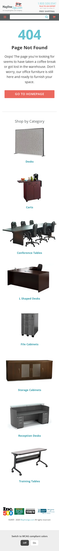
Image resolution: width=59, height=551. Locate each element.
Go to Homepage (29, 94)
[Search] (46, 16)
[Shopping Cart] (54, 17)
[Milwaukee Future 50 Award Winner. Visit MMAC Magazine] (30, 511)
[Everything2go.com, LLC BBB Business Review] (46, 511)
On (34, 542)
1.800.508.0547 (47, 3)
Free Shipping (47, 11)
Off (24, 542)
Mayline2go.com (27, 519)
